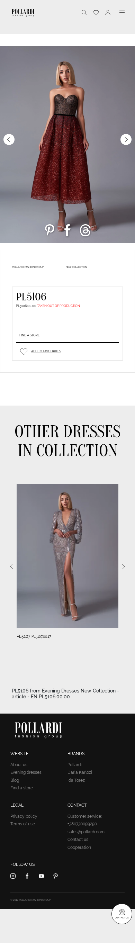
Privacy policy (23, 816)
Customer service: (85, 816)
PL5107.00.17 (41, 636)
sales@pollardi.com (86, 831)
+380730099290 (82, 824)
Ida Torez (76, 780)
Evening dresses (26, 772)
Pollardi (75, 764)
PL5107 (23, 636)
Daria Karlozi (80, 772)
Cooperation (79, 847)
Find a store (29, 335)
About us (18, 764)
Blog (14, 780)
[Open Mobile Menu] (122, 13)
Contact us (78, 839)
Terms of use (22, 824)
